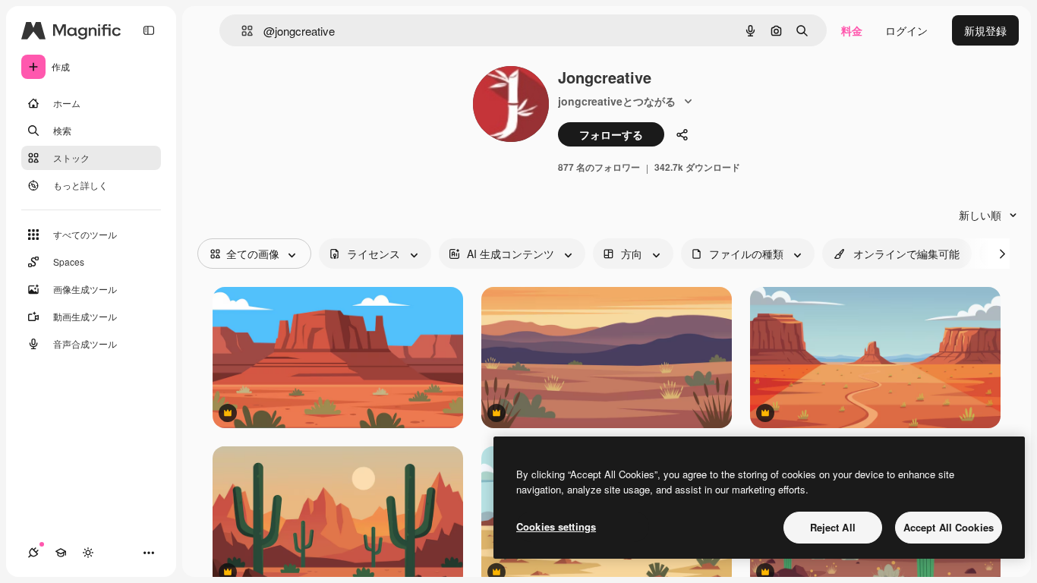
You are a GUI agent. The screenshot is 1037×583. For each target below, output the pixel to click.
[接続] (33, 552)
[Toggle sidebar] (149, 30)
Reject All (833, 527)
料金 (851, 30)
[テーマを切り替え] (88, 552)
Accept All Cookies (948, 527)
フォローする (611, 134)
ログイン (906, 30)
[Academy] (61, 552)
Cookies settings (556, 526)
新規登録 (985, 30)
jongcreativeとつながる (617, 101)
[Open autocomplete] (241, 30)
